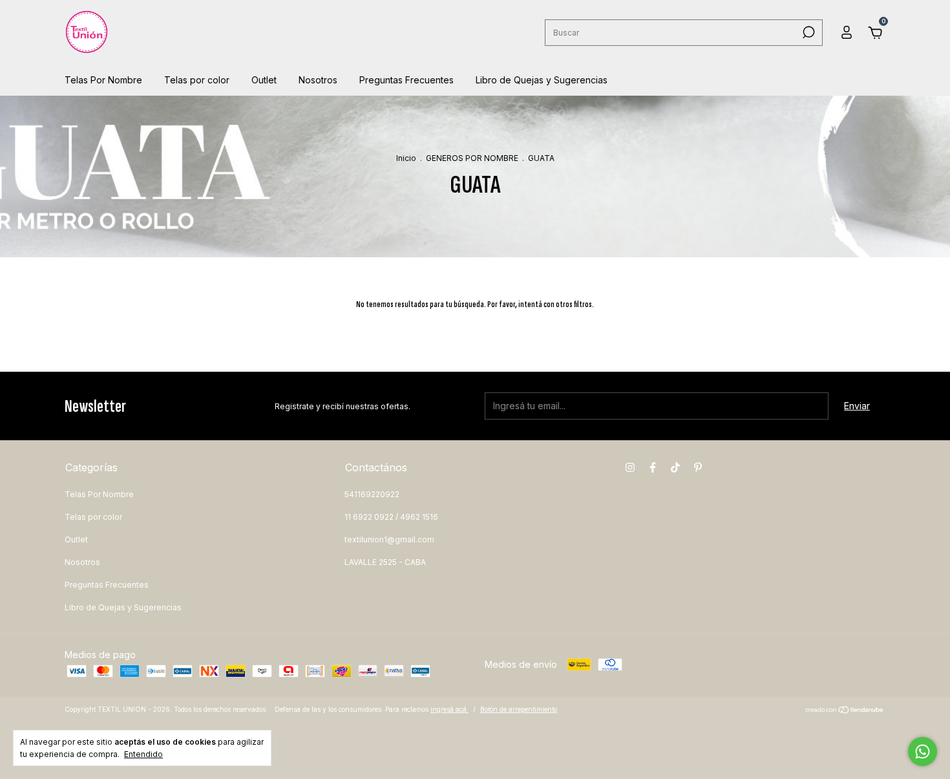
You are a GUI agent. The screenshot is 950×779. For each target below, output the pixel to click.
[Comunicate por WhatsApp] (922, 751)
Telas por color (196, 79)
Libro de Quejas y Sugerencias (541, 79)
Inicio (406, 158)
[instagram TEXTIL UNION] (630, 467)
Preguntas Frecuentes (406, 79)
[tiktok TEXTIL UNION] (675, 467)
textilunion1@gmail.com (389, 539)
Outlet (264, 79)
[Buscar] (807, 32)
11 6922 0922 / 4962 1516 (391, 517)
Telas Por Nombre (103, 79)
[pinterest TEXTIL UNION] (698, 467)
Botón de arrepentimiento (518, 709)
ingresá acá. (449, 709)
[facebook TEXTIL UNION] (653, 467)
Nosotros (318, 79)
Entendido (143, 754)
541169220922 (371, 494)
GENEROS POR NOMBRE (472, 158)
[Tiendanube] (845, 710)
